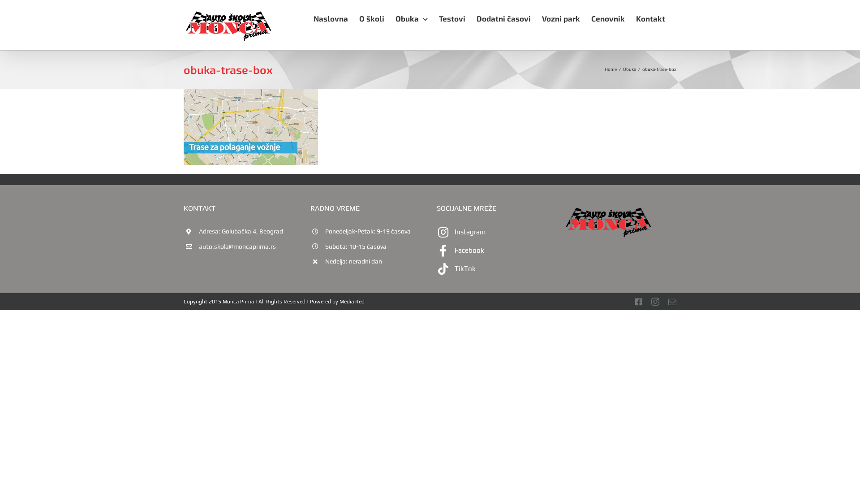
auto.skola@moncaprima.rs (237, 246)
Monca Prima (238, 301)
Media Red (352, 301)
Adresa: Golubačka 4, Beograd (241, 231)
